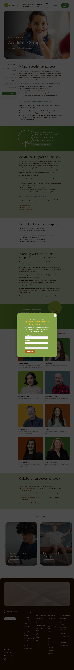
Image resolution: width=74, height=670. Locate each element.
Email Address (29, 335)
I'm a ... (27, 345)
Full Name (28, 340)
